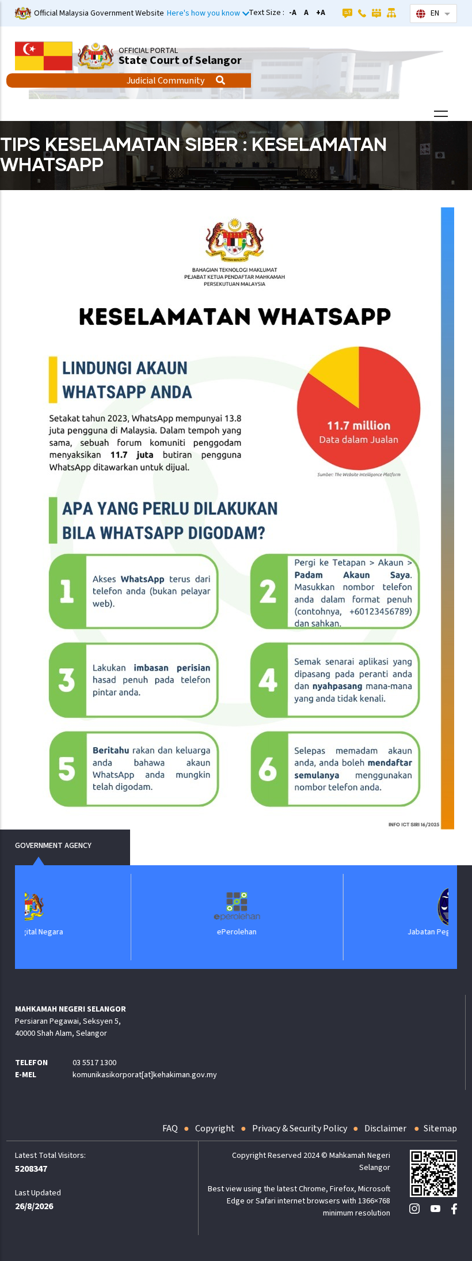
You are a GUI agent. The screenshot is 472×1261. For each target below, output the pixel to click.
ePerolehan (150, 932)
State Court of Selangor (180, 60)
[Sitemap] (392, 12)
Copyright (215, 1128)
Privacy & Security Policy (299, 1128)
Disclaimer (386, 1128)
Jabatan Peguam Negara (362, 932)
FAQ (170, 1128)
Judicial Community (165, 80)
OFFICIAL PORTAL (148, 50)
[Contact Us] (362, 12)
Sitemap (440, 1128)
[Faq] (347, 12)
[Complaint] (376, 12)
